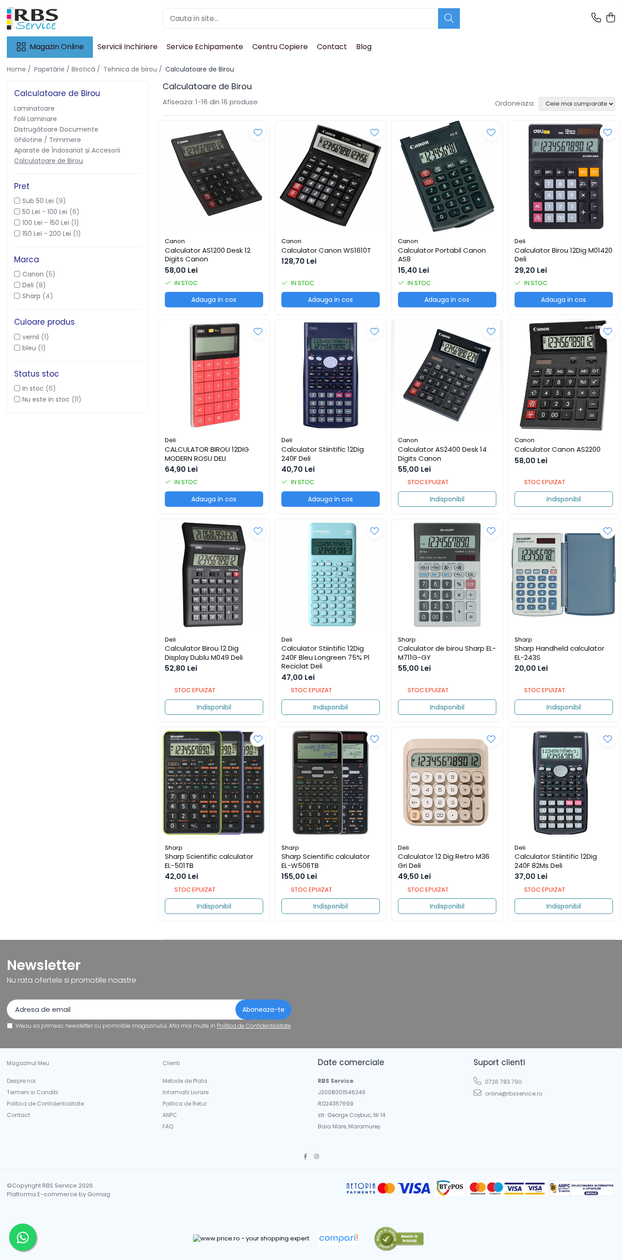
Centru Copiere (280, 46)
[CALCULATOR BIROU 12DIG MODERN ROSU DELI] (214, 375)
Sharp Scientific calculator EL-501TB (209, 861)
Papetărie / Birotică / (68, 69)
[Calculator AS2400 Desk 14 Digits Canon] (447, 375)
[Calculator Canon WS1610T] (330, 176)
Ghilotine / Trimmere (47, 139)
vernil (30, 337)
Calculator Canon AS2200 (558, 449)
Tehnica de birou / (133, 69)
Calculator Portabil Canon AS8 (442, 255)
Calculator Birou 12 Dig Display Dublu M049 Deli (204, 653)
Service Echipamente (205, 46)
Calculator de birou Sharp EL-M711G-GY (447, 653)
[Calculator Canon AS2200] (563, 375)
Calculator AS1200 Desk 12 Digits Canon (207, 255)
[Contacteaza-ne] (596, 18)
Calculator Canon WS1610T (326, 250)
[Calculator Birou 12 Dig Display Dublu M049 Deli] (214, 574)
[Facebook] (306, 1156)
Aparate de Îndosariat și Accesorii (67, 150)
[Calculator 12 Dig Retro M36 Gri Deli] (447, 782)
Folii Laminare (35, 118)
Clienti (171, 1063)
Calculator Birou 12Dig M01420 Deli (563, 255)
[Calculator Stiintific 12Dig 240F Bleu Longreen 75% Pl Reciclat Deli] (330, 574)
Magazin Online (57, 47)
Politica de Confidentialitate (254, 1026)
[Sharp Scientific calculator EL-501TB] (214, 782)
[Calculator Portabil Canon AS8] (447, 176)
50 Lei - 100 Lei (44, 211)
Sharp (31, 296)
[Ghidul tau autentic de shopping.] (338, 1238)
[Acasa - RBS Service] (52, 18)
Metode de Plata (185, 1081)
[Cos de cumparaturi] (610, 18)
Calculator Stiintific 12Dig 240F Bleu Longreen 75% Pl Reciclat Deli (325, 657)
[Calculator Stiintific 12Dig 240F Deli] (330, 375)
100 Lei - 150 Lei (45, 222)
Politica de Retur (185, 1103)
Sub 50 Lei (38, 200)
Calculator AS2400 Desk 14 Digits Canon (442, 454)
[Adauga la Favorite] (258, 132)
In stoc (33, 388)
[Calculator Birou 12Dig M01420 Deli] (563, 176)
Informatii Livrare (186, 1092)
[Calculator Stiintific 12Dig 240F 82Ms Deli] (563, 782)
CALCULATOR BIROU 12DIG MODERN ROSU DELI (207, 454)
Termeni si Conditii (32, 1092)
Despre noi (21, 1081)
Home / (20, 69)
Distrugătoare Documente (56, 129)
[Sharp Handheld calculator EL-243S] (563, 574)
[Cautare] (449, 18)
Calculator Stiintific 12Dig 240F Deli (322, 454)
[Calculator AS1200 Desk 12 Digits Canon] (214, 176)
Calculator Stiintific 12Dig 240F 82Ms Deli (556, 861)
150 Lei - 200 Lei (46, 233)
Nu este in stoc (46, 399)
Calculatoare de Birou (48, 160)
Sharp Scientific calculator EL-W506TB (325, 861)
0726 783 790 (503, 1082)
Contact (332, 46)
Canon (33, 274)
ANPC (170, 1115)
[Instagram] (317, 1156)
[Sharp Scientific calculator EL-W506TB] (330, 782)
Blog (364, 46)
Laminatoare (34, 108)
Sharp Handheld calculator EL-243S (559, 653)
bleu (29, 347)
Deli (28, 285)
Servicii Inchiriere (127, 46)
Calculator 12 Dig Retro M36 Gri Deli (443, 861)
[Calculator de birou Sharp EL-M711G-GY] (447, 574)
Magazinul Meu (28, 1063)
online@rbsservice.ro (513, 1093)
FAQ (168, 1126)
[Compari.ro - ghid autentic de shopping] (398, 1238)
